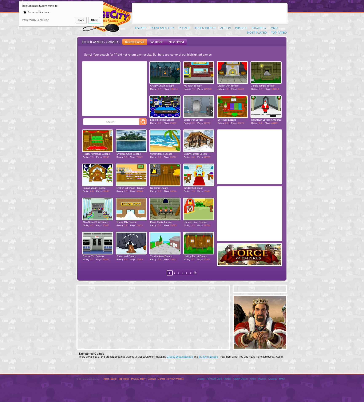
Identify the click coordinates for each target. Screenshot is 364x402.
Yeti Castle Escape (193, 188)
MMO (274, 28)
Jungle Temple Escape (262, 85)
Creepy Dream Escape (162, 85)
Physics (241, 28)
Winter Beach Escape (161, 154)
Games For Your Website (171, 379)
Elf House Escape (227, 119)
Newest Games (134, 42)
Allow (94, 20)
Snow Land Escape (126, 256)
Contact (152, 379)
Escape (140, 28)
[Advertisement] (209, 13)
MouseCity (103, 18)
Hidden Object (205, 28)
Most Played (257, 32)
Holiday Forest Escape (195, 256)
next (195, 273)
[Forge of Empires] (249, 264)
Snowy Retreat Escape (195, 154)
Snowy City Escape (126, 222)
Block (81, 20)
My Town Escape (193, 85)
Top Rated (279, 32)
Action (225, 28)
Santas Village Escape (94, 188)
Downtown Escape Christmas (266, 119)
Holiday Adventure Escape (96, 154)
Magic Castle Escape (161, 222)
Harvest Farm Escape (195, 222)
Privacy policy (138, 379)
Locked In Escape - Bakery (130, 188)
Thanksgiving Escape (161, 256)
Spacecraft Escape (193, 119)
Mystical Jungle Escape (128, 154)
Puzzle (184, 28)
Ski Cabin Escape (159, 188)
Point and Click (162, 28)
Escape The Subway (93, 256)
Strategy (259, 28)
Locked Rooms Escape (162, 119)
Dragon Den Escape (228, 85)
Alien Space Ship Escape (95, 222)
